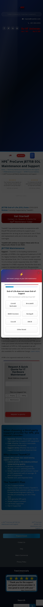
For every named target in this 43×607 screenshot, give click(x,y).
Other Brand (21, 329)
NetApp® (29, 314)
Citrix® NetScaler (13, 304)
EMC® (30, 322)
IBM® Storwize (13, 314)
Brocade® (30, 303)
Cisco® (13, 322)
